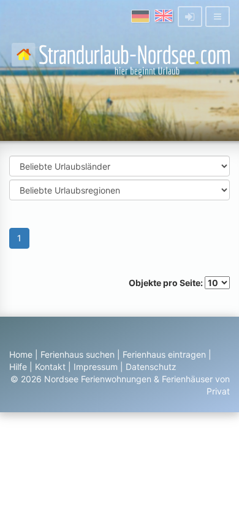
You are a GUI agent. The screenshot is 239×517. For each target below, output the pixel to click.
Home (20, 354)
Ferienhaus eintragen (164, 354)
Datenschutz (151, 366)
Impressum (96, 366)
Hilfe (18, 366)
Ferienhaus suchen (77, 354)
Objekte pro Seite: (167, 282)
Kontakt (50, 366)
